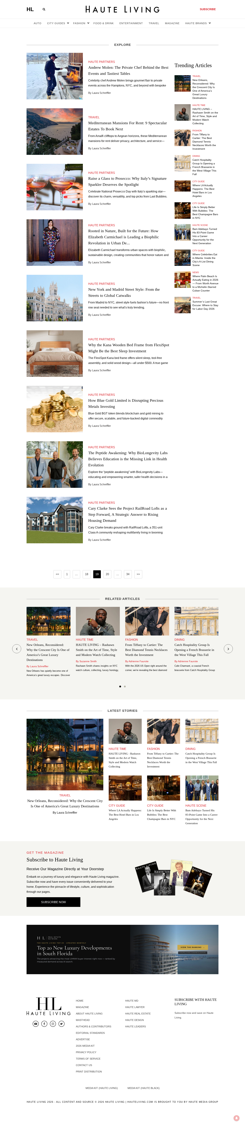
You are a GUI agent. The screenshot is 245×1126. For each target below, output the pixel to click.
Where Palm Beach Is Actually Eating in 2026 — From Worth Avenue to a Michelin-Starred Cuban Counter (205, 283)
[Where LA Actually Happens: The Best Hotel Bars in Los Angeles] (183, 186)
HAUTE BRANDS (196, 23)
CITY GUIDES (56, 23)
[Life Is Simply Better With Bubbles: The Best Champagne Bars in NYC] (183, 210)
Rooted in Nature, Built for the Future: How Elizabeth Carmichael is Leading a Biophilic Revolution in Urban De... (123, 237)
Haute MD (131, 1000)
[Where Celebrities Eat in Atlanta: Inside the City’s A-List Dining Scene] (183, 258)
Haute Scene (200, 225)
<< (57, 574)
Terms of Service (88, 1058)
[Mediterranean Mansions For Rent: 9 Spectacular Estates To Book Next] (55, 131)
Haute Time (198, 105)
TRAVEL (154, 23)
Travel (196, 76)
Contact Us (84, 1065)
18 (86, 574)
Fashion (197, 131)
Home (79, 1000)
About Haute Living (89, 1013)
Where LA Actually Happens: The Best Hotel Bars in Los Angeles (203, 190)
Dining (196, 156)
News (195, 272)
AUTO (37, 23)
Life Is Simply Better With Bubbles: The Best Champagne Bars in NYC (205, 212)
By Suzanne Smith (86, 661)
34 (127, 574)
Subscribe (208, 9)
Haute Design (134, 1020)
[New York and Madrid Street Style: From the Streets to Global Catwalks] (55, 297)
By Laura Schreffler (37, 666)
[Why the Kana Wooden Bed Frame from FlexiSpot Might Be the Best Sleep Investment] (55, 353)
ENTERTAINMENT (131, 23)
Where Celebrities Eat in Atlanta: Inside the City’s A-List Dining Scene (204, 260)
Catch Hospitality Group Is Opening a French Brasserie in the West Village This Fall (204, 167)
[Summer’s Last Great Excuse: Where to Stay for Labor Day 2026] (183, 305)
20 (107, 574)
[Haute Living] (122, 9)
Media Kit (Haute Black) (144, 1088)
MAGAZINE (172, 23)
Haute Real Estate (138, 1013)
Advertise (83, 1039)
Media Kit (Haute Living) (102, 1088)
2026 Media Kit (85, 1045)
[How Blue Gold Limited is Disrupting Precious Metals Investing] (55, 408)
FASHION (79, 23)
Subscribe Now (53, 902)
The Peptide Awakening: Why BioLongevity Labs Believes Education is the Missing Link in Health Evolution (128, 459)
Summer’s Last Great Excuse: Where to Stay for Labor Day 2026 (205, 305)
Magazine (82, 1007)
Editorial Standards (90, 1032)
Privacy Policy (86, 1052)
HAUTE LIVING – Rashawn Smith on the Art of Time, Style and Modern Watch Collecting (205, 116)
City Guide (198, 181)
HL (30, 9)
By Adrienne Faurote (137, 661)
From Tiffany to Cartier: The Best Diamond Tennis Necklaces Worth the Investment (204, 141)
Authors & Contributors (93, 1026)
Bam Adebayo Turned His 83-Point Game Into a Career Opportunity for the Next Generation (204, 236)
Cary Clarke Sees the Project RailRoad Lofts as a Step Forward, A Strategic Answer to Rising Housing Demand (127, 514)
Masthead (83, 1020)
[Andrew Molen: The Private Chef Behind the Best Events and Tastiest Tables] (55, 75)
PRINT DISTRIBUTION (89, 1071)
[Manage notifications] (236, 1118)
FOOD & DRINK (103, 23)
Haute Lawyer (135, 1007)
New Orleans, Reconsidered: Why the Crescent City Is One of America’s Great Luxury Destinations (203, 89)
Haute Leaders (135, 1026)
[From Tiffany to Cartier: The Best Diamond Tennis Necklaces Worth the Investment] (183, 138)
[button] (120, 687)
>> (138, 574)
